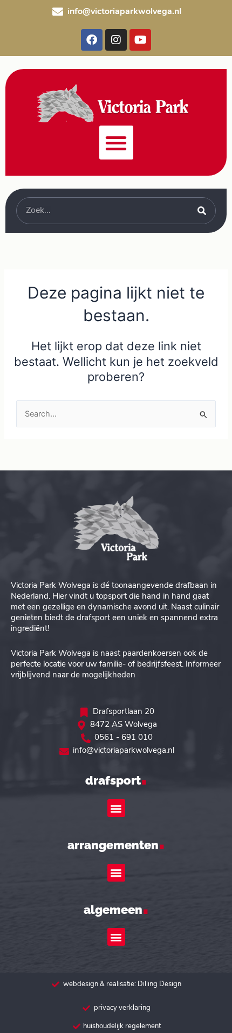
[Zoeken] (201, 211)
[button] (116, 143)
